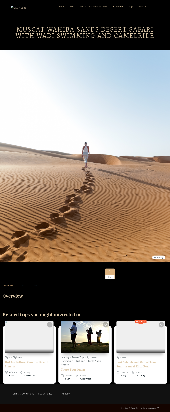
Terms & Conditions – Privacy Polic (31, 393)
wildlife (66, 364)
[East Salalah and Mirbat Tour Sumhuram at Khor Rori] (140, 337)
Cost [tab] (23, 285)
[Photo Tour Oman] (85, 337)
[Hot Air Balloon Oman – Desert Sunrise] (29, 337)
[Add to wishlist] (49, 324)
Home (61, 7)
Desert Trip (78, 357)
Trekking (80, 360)
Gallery (160, 257)
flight (7, 357)
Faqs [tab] (35, 285)
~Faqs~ (66, 393)
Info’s (72, 7)
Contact (142, 7)
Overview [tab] (8, 285)
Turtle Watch (94, 360)
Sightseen (18, 357)
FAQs (131, 7)
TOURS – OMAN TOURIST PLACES (93, 7)
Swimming (68, 360)
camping (65, 357)
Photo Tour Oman (73, 369)
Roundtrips (118, 7)
